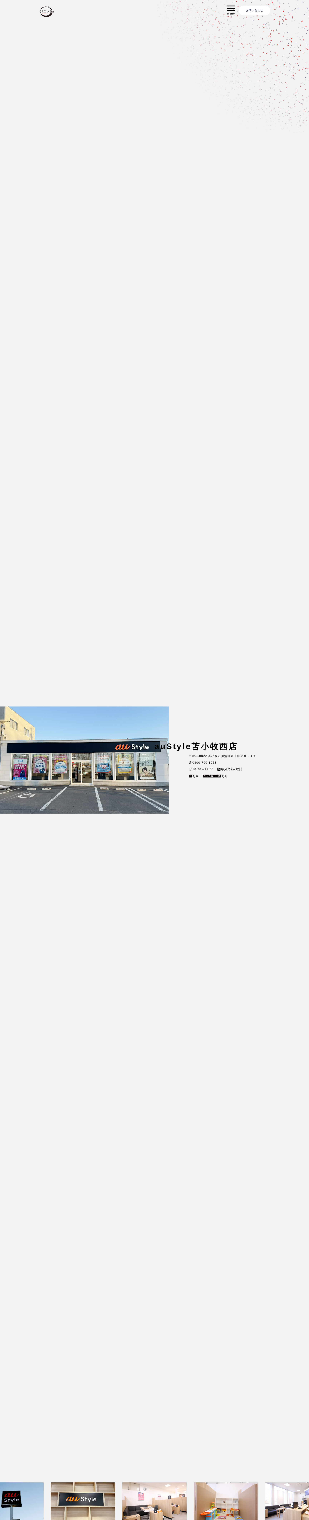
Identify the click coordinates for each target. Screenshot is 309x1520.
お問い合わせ (254, 10)
